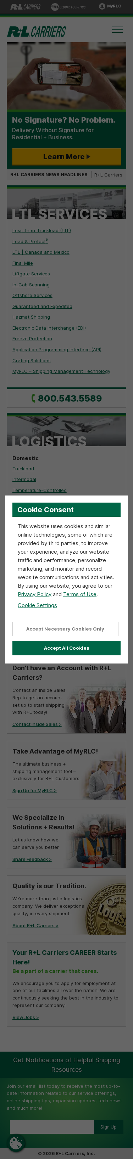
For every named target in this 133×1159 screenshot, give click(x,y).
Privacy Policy (34, 594)
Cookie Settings (37, 605)
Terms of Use (79, 594)
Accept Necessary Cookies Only (65, 629)
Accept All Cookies (66, 648)
